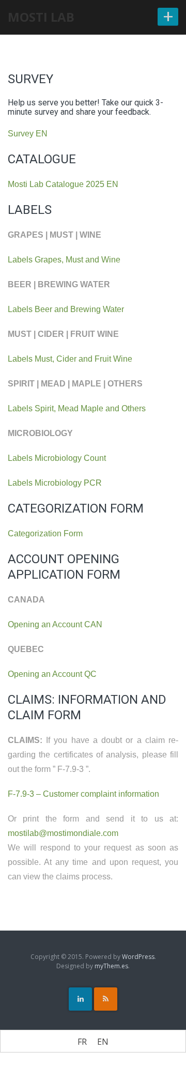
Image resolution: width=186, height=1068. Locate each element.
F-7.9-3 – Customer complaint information (83, 794)
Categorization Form (45, 533)
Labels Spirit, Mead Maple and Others (77, 408)
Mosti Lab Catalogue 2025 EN (63, 184)
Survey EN (28, 133)
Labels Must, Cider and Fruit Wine (70, 358)
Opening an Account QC (52, 674)
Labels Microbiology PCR (55, 482)
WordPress (138, 956)
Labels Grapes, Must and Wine (64, 259)
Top (174, 1054)
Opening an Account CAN (55, 624)
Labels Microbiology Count (57, 458)
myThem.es (111, 966)
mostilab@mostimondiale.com (63, 833)
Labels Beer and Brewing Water (66, 309)
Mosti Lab (41, 16)
